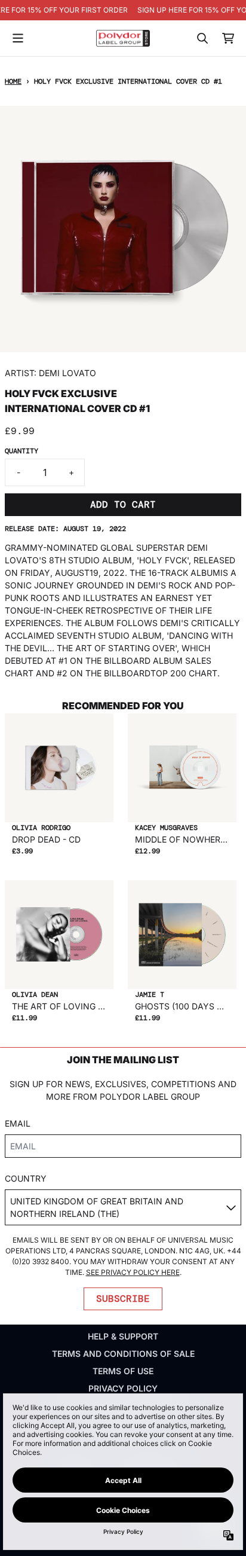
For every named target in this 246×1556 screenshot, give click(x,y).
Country (26, 1178)
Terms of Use (123, 1371)
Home (13, 81)
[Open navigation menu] (18, 38)
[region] (123, 10)
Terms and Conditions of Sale (123, 1353)
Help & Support (123, 1336)
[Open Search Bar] (202, 38)
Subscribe (123, 1298)
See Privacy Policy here (133, 1272)
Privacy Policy (123, 1388)
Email (17, 1123)
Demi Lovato (67, 373)
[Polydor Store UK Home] (123, 38)
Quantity (21, 451)
